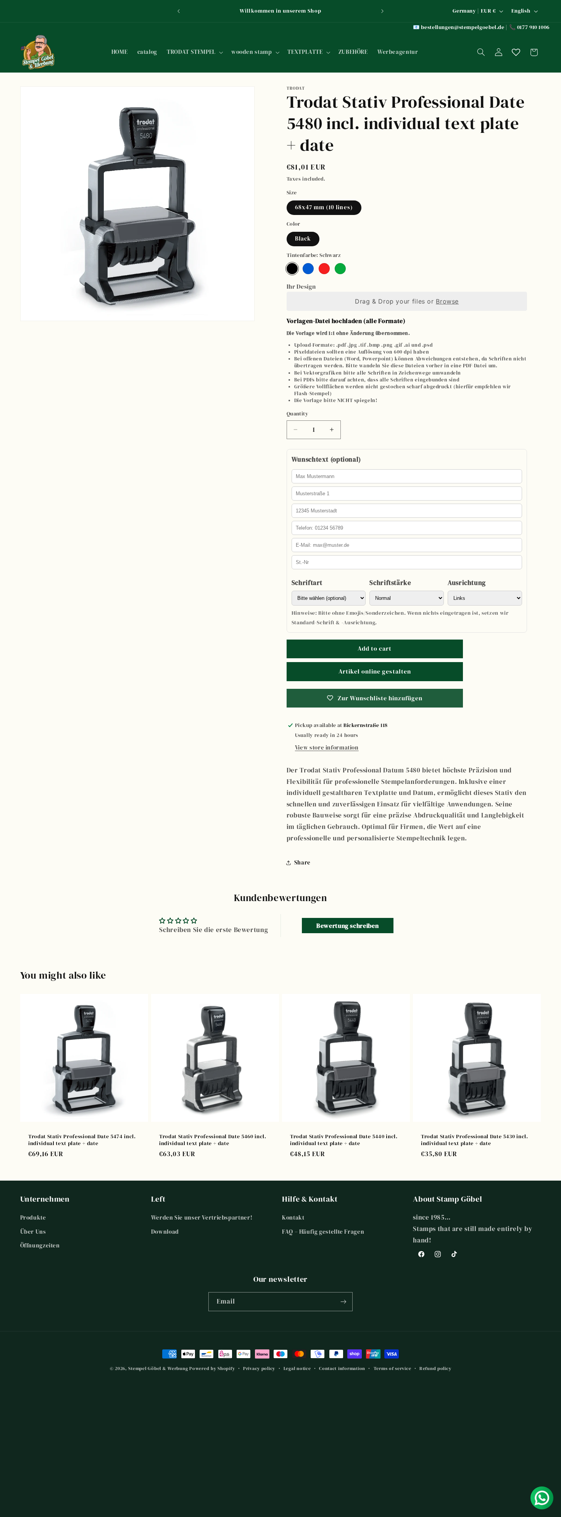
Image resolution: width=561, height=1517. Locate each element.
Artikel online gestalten (375, 671)
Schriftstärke (390, 582)
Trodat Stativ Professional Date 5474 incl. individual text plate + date (82, 1140)
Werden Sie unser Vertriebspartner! (201, 1217)
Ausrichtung (467, 582)
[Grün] (340, 268)
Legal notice (297, 1368)
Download (165, 1232)
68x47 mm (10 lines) (324, 207)
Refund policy (435, 1368)
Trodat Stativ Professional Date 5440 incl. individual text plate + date (344, 1140)
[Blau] (308, 268)
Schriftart (307, 582)
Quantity (297, 413)
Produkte (33, 1217)
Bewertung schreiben (347, 925)
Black (303, 238)
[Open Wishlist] (516, 52)
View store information (327, 747)
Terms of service (392, 1368)
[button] (194, 52)
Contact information (342, 1368)
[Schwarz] (292, 268)
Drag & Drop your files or (407, 301)
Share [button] (302, 862)
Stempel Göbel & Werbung (158, 1368)
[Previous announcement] (178, 11)
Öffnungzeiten (40, 1245)
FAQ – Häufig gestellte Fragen (323, 1232)
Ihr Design (301, 286)
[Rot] (324, 268)
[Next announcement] (382, 11)
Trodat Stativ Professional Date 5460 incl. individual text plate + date (212, 1140)
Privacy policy (259, 1368)
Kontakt (293, 1217)
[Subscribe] (343, 1301)
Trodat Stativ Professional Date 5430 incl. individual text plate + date (474, 1140)
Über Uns (33, 1232)
